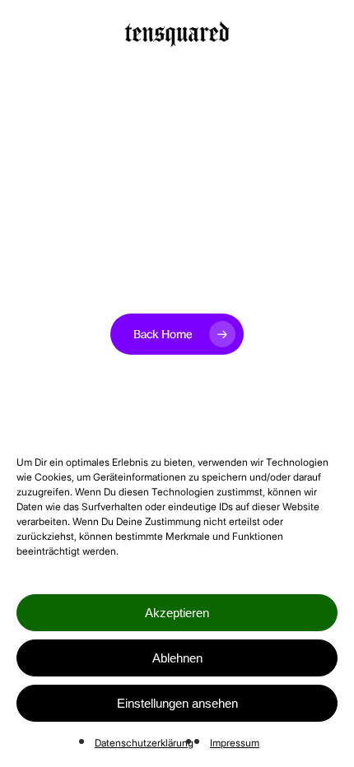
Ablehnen (177, 658)
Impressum (234, 743)
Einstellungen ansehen (177, 703)
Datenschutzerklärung (144, 743)
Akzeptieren (177, 613)
